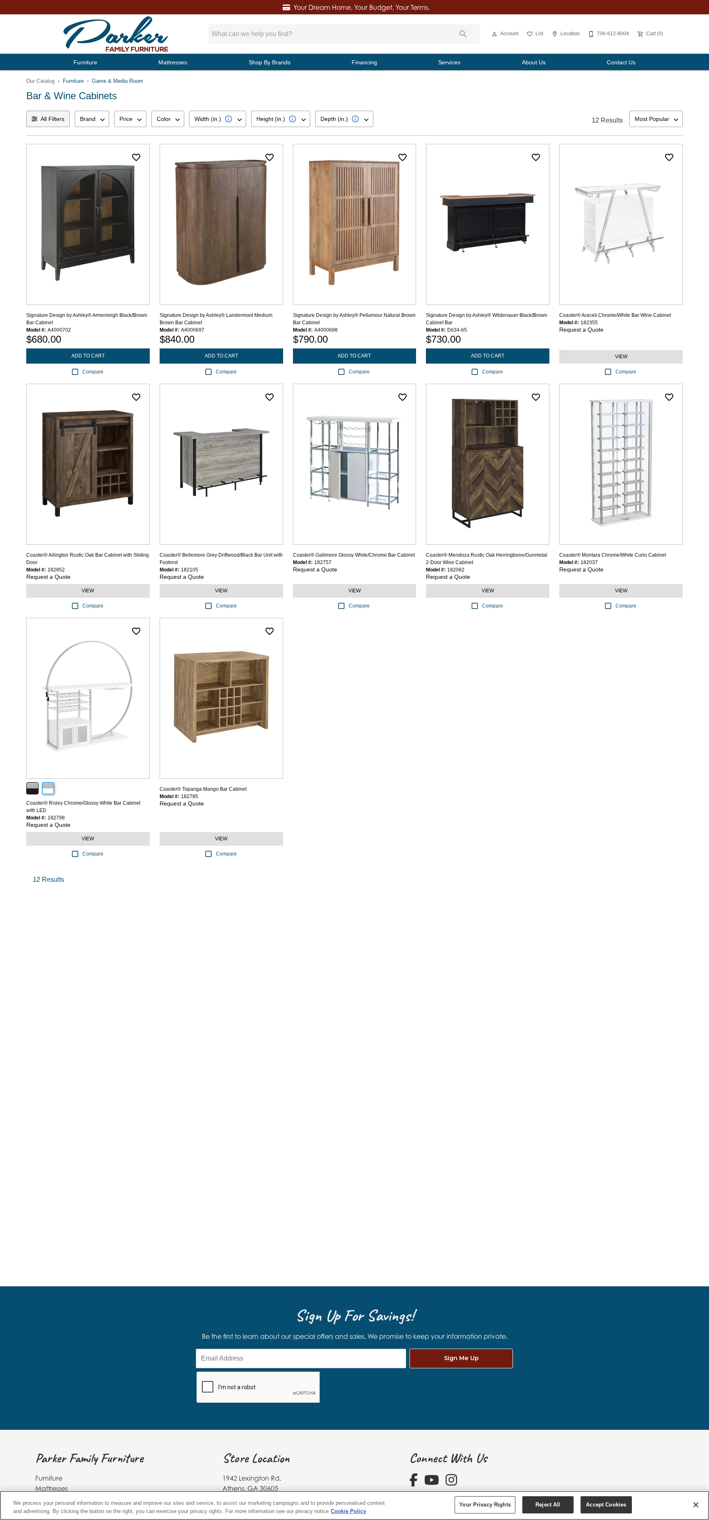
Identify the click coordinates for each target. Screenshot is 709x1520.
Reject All (547, 1505)
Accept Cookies (606, 1505)
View (621, 357)
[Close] (696, 1505)
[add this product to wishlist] (136, 157)
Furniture (85, 62)
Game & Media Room (117, 81)
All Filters (52, 119)
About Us (534, 62)
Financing (364, 62)
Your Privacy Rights (484, 1505)
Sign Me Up (461, 1358)
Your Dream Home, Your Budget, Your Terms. (361, 7)
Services (449, 62)
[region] (354, 1505)
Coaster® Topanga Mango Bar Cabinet (203, 789)
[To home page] (115, 34)
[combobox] (92, 119)
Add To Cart (88, 356)
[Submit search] (463, 34)
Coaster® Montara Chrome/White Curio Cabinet (612, 555)
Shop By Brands (269, 62)
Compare (92, 372)
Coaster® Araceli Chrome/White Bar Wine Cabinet (615, 315)
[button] (494, 34)
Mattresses (172, 62)
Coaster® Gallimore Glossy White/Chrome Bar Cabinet (354, 555)
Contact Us (621, 62)
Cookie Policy (348, 1511)
